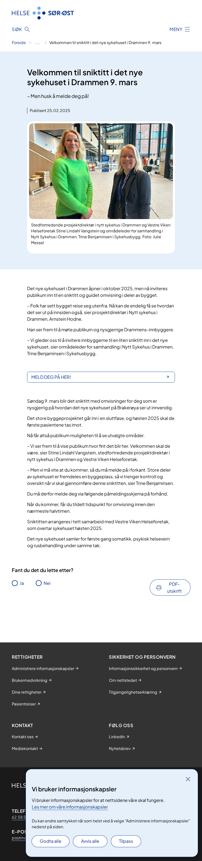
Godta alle (50, 841)
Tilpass (126, 841)
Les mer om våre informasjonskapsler (70, 807)
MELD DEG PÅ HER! (51, 377)
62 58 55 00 (23, 817)
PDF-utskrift (174, 587)
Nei (47, 583)
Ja (22, 583)
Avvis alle (90, 841)
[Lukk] (188, 779)
